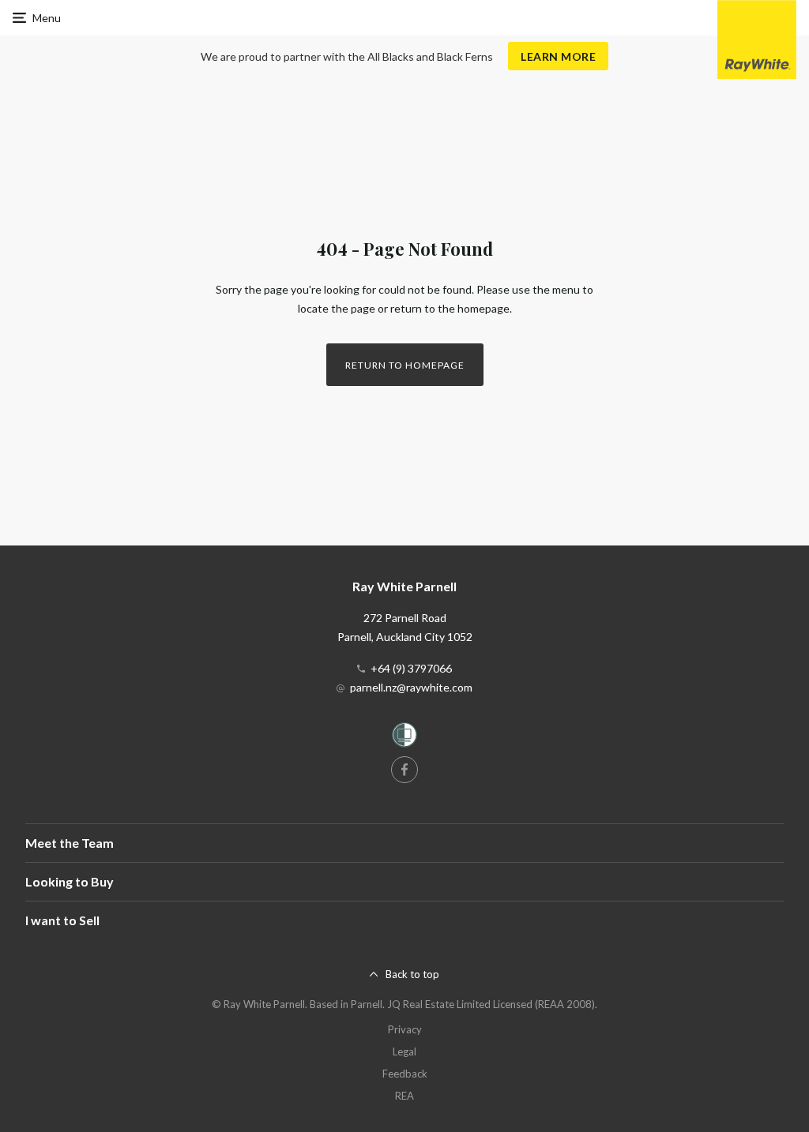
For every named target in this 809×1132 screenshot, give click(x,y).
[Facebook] (404, 769)
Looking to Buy (69, 881)
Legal (404, 1051)
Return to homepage (405, 365)
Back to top (412, 974)
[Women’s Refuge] (404, 737)
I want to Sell (62, 920)
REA (404, 1095)
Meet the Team (69, 842)
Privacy (405, 1029)
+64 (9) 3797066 (411, 668)
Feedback (404, 1073)
